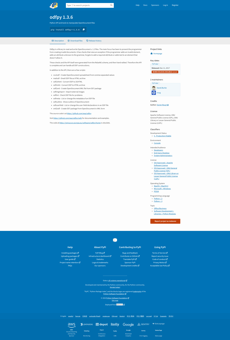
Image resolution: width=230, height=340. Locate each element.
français (77, 316)
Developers (158, 150)
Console (157, 143)
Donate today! (115, 287)
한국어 (171, 316)
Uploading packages (69, 256)
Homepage (157, 53)
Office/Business (160, 208)
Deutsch (122, 316)
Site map (115, 300)
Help (137, 5)
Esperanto (163, 316)
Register (175, 5)
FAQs (70, 265)
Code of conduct (159, 259)
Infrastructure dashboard (99, 256)
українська (106, 316)
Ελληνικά (114, 316)
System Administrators (163, 155)
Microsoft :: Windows (162, 188)
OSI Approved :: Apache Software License (163, 164)
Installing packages (69, 253)
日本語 (84, 316)
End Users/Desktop (161, 153)
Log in (165, 5)
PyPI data (155, 64)
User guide (69, 259)
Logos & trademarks (100, 262)
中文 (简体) (130, 316)
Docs (145, 5)
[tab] (58, 40)
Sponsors (155, 5)
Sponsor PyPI (130, 262)
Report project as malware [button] (165, 221)
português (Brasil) (94, 316)
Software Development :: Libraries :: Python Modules (165, 212)
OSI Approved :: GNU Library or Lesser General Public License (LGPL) (166, 176)
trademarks (137, 291)
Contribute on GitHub (129, 256)
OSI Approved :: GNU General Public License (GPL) (165, 169)
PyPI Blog (99, 253)
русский (149, 316)
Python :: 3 (158, 201)
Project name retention (69, 262)
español (70, 316)
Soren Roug (161, 105)
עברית (156, 316)
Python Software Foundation (113, 294)
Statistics (100, 259)
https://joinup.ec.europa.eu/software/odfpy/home (80, 123)
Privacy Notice (159, 262)
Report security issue (160, 256)
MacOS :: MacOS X (161, 186)
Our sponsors (100, 265)
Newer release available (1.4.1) (165, 72)
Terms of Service (159, 253)
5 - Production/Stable (162, 136)
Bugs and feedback (130, 253)
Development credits (129, 265)
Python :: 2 (158, 198)
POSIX (156, 191)
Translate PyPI (129, 259)
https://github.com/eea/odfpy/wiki (67, 118)
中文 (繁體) (140, 316)
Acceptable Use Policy (159, 265)
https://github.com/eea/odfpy (79, 113)
